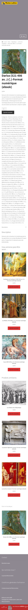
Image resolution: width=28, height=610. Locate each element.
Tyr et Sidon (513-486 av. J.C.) (12, 219)
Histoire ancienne (12, 117)
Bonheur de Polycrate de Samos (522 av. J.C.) (13, 124)
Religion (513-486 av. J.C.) (8, 203)
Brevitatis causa (6, 563)
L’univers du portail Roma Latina (10, 588)
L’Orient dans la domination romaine (11, 174)
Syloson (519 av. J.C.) (16, 215)
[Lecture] (4, 607)
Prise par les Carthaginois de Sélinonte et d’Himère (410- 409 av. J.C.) (14, 199)
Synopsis (4, 120)
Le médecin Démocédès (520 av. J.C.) (11, 163)
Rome (9, 42)
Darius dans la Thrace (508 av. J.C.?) (10, 138)
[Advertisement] (14, 18)
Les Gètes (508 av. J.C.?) (11, 167)
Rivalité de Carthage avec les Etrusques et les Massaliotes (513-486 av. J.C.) (13, 213)
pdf (7, 192)
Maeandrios (19, 176)
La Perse (10, 119)
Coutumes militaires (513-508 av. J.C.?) (15, 136)
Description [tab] (5, 227)
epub (18, 147)
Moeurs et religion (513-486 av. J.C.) (11, 184)
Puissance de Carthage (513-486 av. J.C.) (16, 201)
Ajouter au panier (7, 112)
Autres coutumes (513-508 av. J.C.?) (15, 122)
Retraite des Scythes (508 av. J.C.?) (15, 209)
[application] (13, 607)
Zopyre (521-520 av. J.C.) (18, 222)
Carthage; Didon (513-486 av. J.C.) (10, 126)
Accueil (5, 42)
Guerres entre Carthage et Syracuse (11, 159)
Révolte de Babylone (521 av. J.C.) (10, 211)
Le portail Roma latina (7, 575)
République (14, 42)
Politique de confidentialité (9, 599)
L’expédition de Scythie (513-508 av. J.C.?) (12, 172)
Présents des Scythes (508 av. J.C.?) (10, 197)
